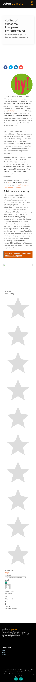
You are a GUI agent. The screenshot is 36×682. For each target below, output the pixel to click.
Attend (10, 182)
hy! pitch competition (16, 111)
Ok (16, 679)
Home (3, 650)
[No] (33, 675)
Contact (4, 655)
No (21, 679)
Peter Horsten (12, 35)
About (3, 652)
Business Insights (11, 37)
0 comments (23, 37)
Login (7, 573)
